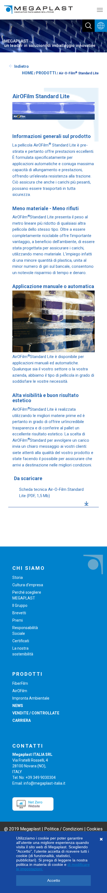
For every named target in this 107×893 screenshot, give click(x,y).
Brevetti (19, 613)
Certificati (20, 641)
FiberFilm (20, 683)
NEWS (17, 705)
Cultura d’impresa (27, 585)
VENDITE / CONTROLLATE (35, 713)
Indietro (21, 66)
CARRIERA (21, 720)
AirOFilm (19, 691)
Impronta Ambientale (30, 698)
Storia (17, 577)
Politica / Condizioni (63, 829)
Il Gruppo (19, 605)
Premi (17, 620)
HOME (27, 73)
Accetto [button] (53, 880)
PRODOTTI (46, 73)
